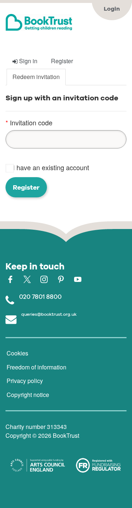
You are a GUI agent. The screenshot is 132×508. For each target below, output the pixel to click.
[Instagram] (44, 278)
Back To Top (83, 487)
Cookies (17, 353)
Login (112, 8)
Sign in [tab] (27, 61)
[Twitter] (27, 278)
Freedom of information (36, 367)
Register (26, 187)
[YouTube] (77, 278)
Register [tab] (62, 61)
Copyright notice (28, 394)
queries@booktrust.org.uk (49, 314)
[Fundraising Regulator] (98, 465)
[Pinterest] (61, 278)
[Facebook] (10, 278)
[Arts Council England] (37, 465)
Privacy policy (25, 380)
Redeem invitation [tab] (36, 76)
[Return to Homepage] (66, 22)
